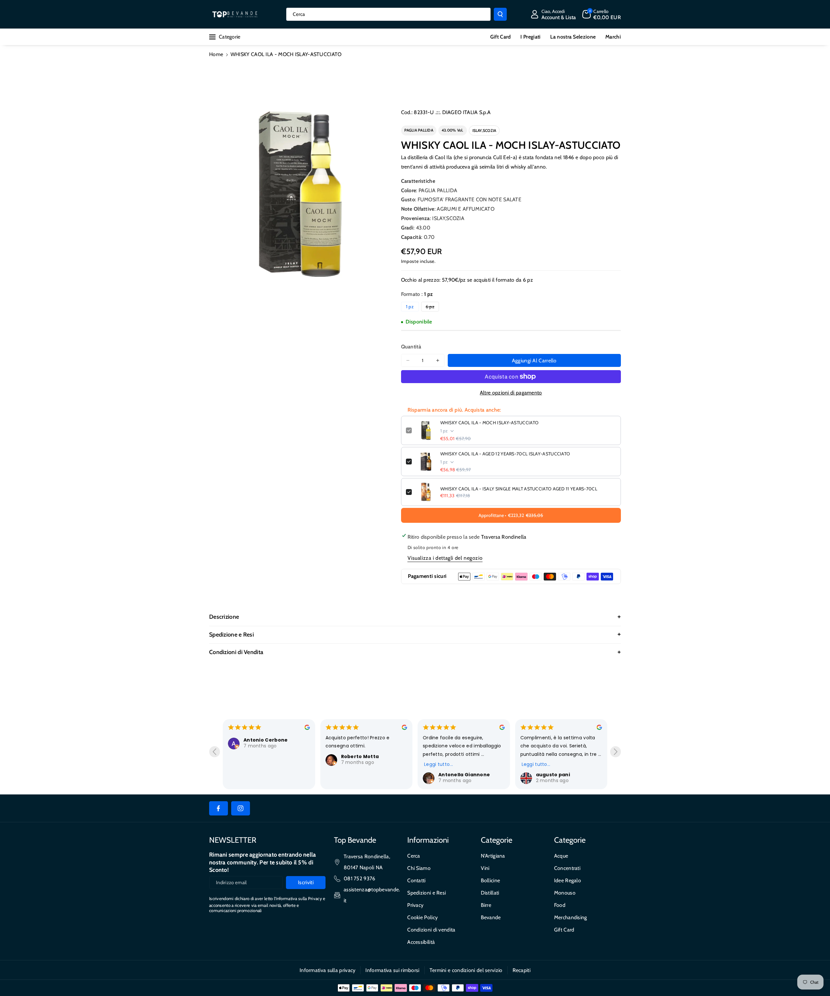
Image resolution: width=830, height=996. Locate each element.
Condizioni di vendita (431, 930)
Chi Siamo (419, 868)
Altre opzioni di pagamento (511, 393)
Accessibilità (421, 942)
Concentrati (567, 868)
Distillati (490, 893)
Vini (485, 868)
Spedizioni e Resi (426, 893)
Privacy (415, 905)
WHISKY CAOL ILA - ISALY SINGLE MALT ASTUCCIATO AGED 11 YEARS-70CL (519, 489)
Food (559, 905)
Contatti (416, 880)
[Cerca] (500, 14)
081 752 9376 (359, 878)
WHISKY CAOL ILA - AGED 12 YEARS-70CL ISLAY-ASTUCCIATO (505, 454)
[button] (601, 14)
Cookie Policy (422, 917)
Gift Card (564, 930)
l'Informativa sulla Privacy (298, 898)
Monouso (564, 893)
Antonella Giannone (375, 774)
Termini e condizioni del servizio (466, 970)
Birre (486, 905)
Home (216, 54)
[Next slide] (615, 751)
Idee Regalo (567, 880)
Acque (561, 856)
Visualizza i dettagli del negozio (445, 558)
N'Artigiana (493, 856)
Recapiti (521, 970)
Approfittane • (511, 515)
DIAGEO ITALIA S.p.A (466, 112)
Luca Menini (559, 756)
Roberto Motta (271, 756)
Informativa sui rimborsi (392, 970)
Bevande (491, 917)
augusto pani (464, 774)
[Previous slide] (214, 751)
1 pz (410, 307)
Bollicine (490, 880)
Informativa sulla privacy (328, 970)
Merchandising (570, 917)
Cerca (413, 856)
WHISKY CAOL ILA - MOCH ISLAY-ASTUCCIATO (489, 423)
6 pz (432, 307)
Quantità (411, 347)
